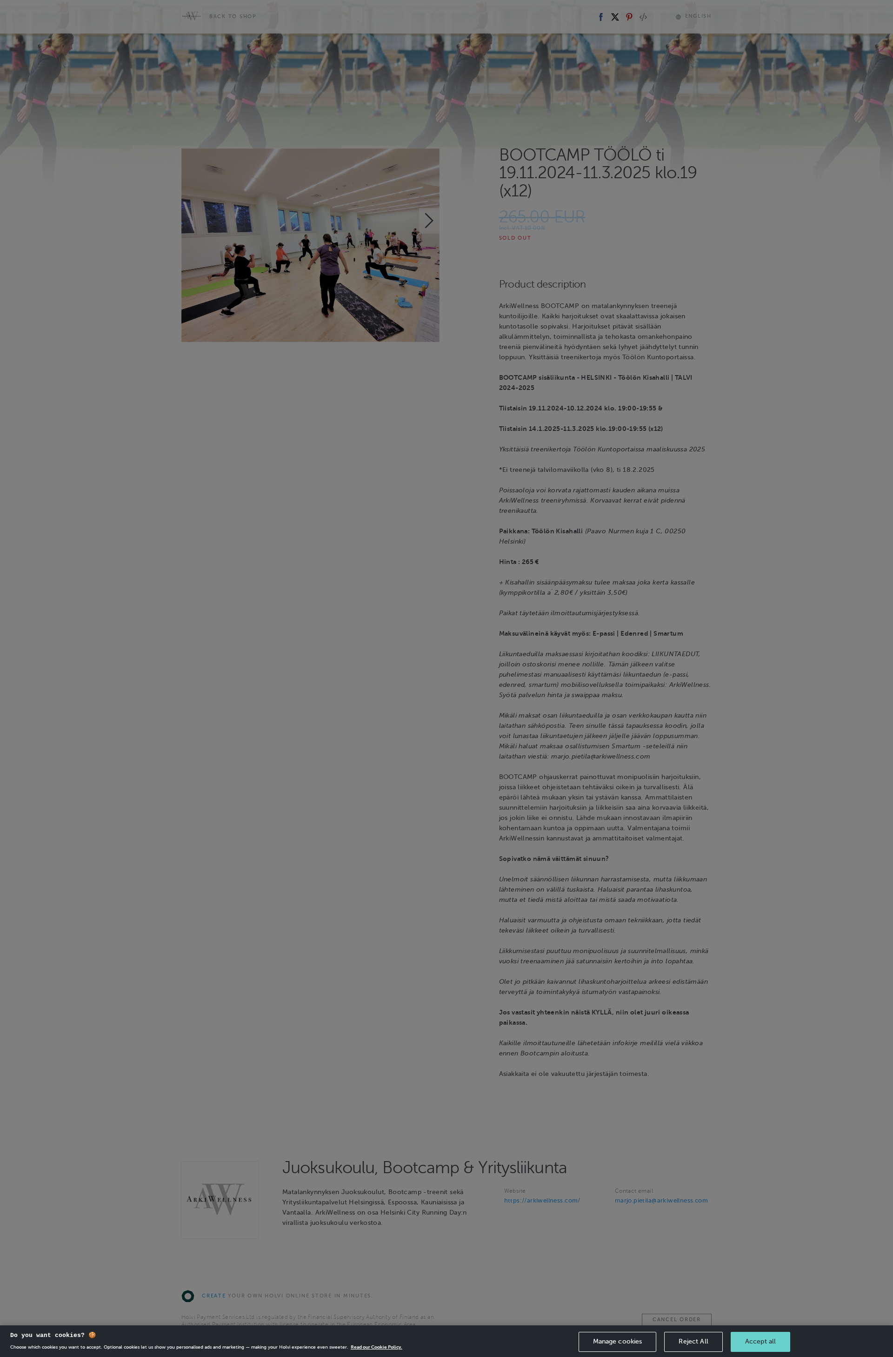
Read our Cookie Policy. (376, 1347)
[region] (446, 1341)
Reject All (693, 1341)
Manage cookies (617, 1341)
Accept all (760, 1341)
